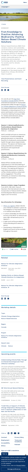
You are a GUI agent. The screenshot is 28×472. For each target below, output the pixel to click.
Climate (3, 346)
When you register (9, 206)
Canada (3, 327)
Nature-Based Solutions (9, 318)
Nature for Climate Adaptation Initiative (11, 336)
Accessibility (5, 443)
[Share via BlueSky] (2, 90)
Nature (10, 346)
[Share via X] (8, 90)
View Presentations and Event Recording (11, 80)
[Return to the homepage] (5, 2)
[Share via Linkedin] (5, 90)
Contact (4, 437)
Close (26, 455)
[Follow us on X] (18, 433)
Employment (5, 440)
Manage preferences (14, 469)
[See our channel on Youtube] (15, 433)
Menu (25, 2)
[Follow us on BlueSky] (8, 433)
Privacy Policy (19, 437)
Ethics (3, 446)
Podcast (17, 444)
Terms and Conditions (18, 441)
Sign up (4, 454)
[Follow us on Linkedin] (11, 433)
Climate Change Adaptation (10, 316)
